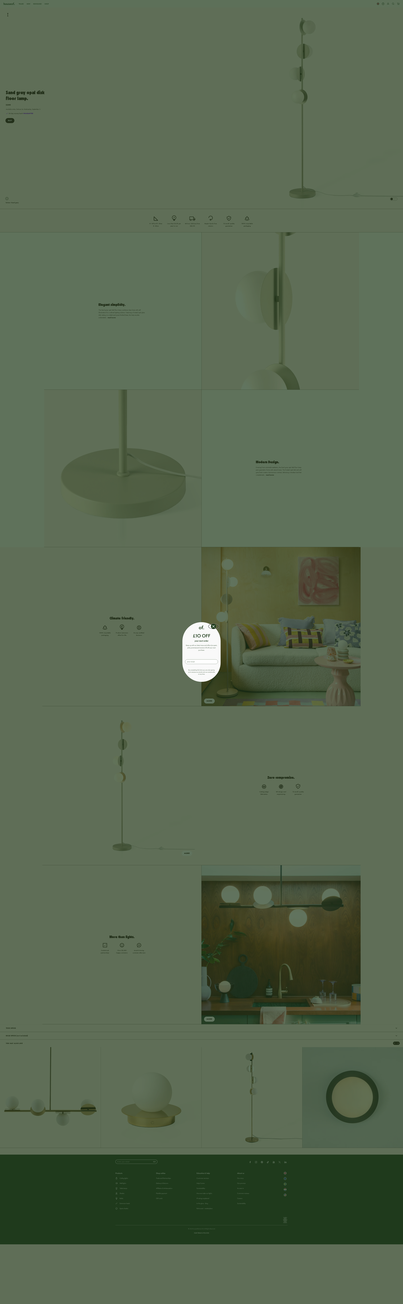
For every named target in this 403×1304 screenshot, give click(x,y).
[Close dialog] (213, 626)
